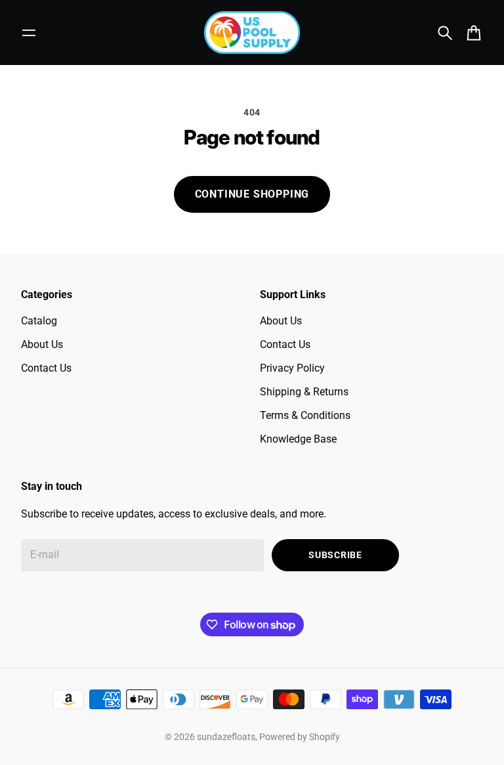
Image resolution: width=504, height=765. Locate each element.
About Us (42, 344)
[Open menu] (29, 33)
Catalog (39, 321)
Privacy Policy (292, 368)
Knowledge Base (298, 439)
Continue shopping (252, 194)
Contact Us (46, 368)
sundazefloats (226, 737)
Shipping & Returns (304, 391)
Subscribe (335, 555)
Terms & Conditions (305, 415)
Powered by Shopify (299, 737)
